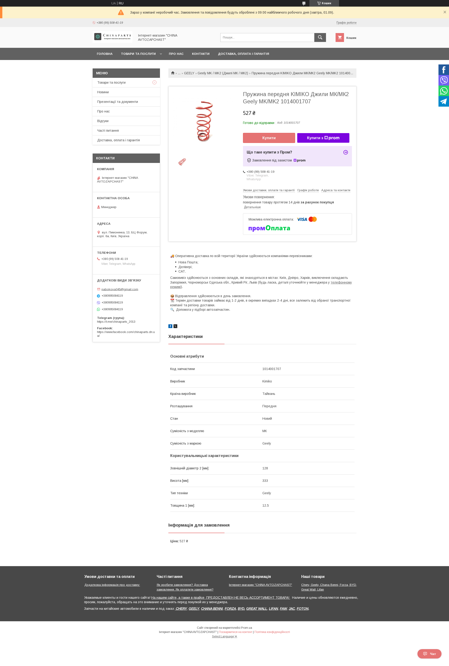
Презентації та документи (117, 102)
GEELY (189, 73)
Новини (103, 92)
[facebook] (170, 327)
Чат (433, 654)
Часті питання (108, 130)
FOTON (302, 608)
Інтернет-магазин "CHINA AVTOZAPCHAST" (260, 585)
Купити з (315, 138)
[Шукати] (320, 37)
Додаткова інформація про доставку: (112, 585)
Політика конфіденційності (272, 632)
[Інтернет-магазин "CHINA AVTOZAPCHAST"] (112, 42)
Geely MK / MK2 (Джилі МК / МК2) (223, 73)
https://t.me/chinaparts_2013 (116, 321)
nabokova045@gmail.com (119, 289)
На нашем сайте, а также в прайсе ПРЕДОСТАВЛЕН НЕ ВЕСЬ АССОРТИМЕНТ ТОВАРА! (220, 597)
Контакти (201, 54)
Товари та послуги (138, 54)
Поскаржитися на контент (235, 632)
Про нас (176, 54)
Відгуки (103, 121)
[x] (175, 327)
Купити (269, 138)
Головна (104, 54)
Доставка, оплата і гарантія (243, 54)
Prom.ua (246, 627)
